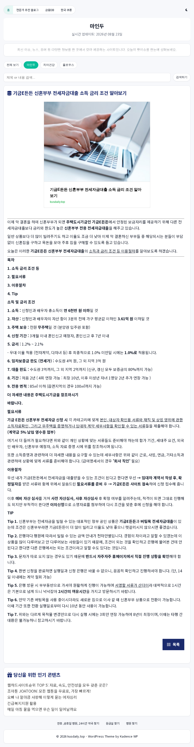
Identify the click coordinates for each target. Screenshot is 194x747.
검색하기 (181, 77)
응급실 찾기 (112, 723)
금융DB (49, 10)
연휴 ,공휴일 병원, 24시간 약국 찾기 (78, 723)
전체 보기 (13, 65)
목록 (175, 644)
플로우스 (68, 65)
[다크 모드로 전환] (186, 9)
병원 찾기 (131, 723)
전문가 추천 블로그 (27, 10)
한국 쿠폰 (66, 10)
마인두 (31, 65)
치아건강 (49, 65)
